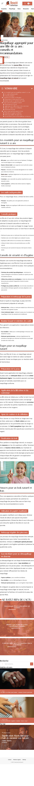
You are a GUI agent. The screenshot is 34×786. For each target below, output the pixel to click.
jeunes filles (18, 65)
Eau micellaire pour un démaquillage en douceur (18, 116)
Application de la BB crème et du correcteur (17, 106)
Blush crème (4, 174)
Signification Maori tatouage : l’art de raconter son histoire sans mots (16, 738)
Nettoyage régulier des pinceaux (13, 114)
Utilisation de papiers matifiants (13, 113)
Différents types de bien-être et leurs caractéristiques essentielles (17, 625)
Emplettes (5, 57)
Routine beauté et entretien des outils (15, 101)
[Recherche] (25, 3)
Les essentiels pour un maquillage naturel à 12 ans (16, 92)
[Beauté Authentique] (11, 3)
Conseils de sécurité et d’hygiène (12, 97)
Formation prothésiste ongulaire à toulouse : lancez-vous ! (14, 721)
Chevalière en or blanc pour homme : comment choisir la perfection (16, 692)
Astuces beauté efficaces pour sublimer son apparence (17, 607)
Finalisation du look (10, 109)
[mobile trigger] (3, 3)
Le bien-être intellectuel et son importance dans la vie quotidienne (17, 644)
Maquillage (5, 719)
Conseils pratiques (9, 96)
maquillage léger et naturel (9, 78)
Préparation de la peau (11, 104)
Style (3, 691)
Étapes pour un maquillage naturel (12, 102)
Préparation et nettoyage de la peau (14, 99)
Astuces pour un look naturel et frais (13, 111)
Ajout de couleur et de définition (13, 108)
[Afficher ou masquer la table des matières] (25, 89)
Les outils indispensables (11, 94)
